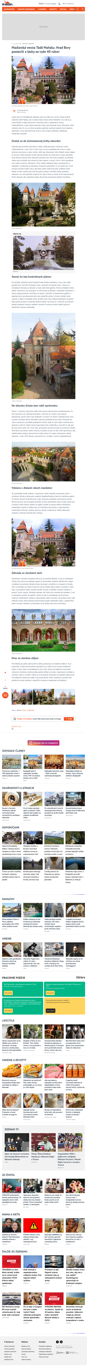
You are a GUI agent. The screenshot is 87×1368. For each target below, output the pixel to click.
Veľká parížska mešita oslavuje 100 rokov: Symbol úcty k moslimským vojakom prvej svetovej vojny (53, 924)
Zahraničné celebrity (28, 1050)
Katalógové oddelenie (45, 1351)
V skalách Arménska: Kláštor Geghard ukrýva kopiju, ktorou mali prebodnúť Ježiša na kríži (75, 923)
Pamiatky (4, 929)
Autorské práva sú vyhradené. (64, 1348)
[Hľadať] (77, 9)
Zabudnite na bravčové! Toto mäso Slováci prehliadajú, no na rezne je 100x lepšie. (32, 1083)
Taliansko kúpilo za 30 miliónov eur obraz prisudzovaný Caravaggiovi (74, 962)
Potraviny (4, 1204)
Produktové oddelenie (45, 1346)
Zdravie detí (26, 1244)
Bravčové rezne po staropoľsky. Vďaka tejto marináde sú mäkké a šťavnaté (11, 1083)
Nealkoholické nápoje (50, 1117)
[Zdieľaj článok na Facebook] (5, 680)
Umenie (4, 968)
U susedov (42, 9)
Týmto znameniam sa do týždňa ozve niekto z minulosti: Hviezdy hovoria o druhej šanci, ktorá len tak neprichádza (11, 1045)
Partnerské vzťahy (7, 1052)
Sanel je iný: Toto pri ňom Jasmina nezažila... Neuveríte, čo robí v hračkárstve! (75, 1238)
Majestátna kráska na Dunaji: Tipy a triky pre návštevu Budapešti (74, 773)
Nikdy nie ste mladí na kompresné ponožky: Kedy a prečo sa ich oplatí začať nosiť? (53, 1198)
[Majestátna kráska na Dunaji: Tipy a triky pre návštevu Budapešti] (75, 762)
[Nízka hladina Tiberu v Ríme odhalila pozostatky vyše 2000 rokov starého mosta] (11, 910)
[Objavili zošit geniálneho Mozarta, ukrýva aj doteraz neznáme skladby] (11, 949)
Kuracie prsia (26, 1119)
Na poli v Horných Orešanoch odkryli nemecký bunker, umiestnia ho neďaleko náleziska (11, 813)
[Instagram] (61, 1342)
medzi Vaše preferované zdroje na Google (39, 719)
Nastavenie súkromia (10, 1351)
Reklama (25, 1342)
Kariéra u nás (8, 1354)
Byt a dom (26, 1207)
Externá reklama (26, 1349)
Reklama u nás (26, 1346)
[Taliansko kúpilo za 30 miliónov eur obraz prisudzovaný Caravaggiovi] (75, 949)
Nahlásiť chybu (16, 726)
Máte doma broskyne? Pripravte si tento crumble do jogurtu (10, 1112)
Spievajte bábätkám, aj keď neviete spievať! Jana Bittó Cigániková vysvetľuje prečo (53, 1238)
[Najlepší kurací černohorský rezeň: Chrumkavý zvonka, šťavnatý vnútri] (32, 1100)
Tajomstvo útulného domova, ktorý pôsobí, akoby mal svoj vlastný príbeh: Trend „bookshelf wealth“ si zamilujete (32, 1200)
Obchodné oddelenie (45, 1349)
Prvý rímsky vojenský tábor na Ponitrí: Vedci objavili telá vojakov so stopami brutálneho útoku (32, 813)
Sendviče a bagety (70, 1119)
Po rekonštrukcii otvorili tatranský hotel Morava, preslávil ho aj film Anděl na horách (54, 811)
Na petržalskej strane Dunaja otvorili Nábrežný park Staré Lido (75, 810)
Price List (24, 1357)
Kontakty (42, 1342)
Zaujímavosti (9, 9)
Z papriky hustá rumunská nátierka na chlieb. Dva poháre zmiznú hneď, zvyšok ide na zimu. (75, 1085)
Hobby (67, 1207)
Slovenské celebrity (50, 1052)
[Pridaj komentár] (5, 673)
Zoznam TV (12, 1129)
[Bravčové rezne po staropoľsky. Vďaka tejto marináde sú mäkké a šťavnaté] (11, 1071)
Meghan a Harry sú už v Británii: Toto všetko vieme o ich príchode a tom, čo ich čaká (32, 1044)
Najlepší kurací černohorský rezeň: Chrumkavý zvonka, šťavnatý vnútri (30, 1113)
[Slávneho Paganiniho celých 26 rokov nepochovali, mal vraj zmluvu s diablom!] (32, 949)
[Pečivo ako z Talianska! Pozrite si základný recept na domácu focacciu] (75, 1100)
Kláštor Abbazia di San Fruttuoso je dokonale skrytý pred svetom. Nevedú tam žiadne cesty (32, 923)
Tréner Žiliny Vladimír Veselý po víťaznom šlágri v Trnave (42, 1156)
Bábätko (47, 1244)
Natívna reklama (26, 1359)
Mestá (25, 780)
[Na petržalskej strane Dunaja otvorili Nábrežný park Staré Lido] (75, 799)
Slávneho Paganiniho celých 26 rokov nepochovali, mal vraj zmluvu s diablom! (31, 962)
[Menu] (82, 9)
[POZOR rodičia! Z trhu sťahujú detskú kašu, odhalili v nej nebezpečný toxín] (32, 1225)
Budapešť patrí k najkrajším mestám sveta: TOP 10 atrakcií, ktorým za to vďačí (31, 774)
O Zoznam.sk (9, 1342)
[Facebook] (57, 1342)
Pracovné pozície (13, 977)
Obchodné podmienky (28, 1351)
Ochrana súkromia (9, 1349)
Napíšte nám (7, 1357)
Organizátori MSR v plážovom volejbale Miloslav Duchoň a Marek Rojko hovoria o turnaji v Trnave (69, 1159)
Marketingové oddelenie (46, 1354)
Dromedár (24, 43)
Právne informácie (9, 1346)
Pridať (70, 719)
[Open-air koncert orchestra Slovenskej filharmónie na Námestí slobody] (17, 1142)
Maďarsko (31, 43)
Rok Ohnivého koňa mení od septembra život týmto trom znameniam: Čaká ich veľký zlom (75, 1044)
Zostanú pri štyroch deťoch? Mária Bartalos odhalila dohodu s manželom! (11, 1238)
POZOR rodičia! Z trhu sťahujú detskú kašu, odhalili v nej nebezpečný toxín (31, 1238)
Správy (6, 1162)
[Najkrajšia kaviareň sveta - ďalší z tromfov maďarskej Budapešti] (54, 762)
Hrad (24, 710)
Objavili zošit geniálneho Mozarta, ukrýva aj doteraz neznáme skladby (11, 962)
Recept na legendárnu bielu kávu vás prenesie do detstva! (53, 1112)
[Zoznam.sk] (61, 1353)
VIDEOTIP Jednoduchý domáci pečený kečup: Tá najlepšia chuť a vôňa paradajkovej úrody (11, 1198)
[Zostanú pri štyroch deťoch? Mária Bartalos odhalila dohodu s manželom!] (11, 1225)
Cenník (23, 1354)
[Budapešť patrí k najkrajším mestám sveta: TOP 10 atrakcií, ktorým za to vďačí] (32, 762)
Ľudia (24, 968)
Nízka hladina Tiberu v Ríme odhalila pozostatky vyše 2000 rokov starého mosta (10, 923)
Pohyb (46, 1204)
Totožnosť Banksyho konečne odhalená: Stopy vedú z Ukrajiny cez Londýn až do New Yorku (54, 962)
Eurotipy (53, 9)
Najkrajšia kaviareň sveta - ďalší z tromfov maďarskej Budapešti (54, 773)
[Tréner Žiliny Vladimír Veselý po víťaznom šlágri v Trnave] (43, 1142)
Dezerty (4, 1117)
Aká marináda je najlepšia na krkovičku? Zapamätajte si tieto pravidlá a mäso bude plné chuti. (53, 1085)
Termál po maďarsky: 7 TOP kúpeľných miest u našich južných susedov (11, 773)
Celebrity (4, 1244)
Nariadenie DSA (8, 1359)
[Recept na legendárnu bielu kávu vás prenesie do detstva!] (54, 1100)
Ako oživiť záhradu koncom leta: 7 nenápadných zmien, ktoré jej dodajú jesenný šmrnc (75, 1200)
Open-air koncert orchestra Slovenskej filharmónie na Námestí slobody (17, 1156)
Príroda (73, 9)
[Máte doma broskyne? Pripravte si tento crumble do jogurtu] (11, 1100)
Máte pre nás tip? (44, 1357)
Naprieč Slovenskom (26, 9)
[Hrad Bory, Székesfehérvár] (22, 697)
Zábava (68, 1050)
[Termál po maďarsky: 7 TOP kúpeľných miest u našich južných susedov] (11, 762)
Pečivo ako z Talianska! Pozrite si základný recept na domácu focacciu (74, 1113)
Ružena (53, 4)
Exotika (63, 9)
